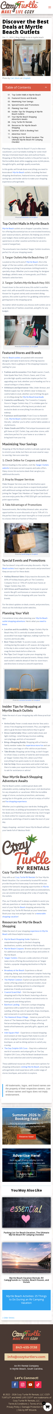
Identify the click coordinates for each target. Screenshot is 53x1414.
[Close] (48, 671)
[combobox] (13, 708)
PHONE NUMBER (14, 702)
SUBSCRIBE (26, 733)
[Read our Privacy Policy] (44, 721)
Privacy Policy (14, 726)
